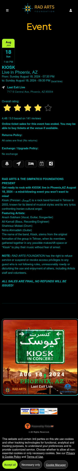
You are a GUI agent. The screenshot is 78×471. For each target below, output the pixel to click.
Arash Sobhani (11, 217)
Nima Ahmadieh (12, 230)
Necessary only (31, 464)
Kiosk (5, 200)
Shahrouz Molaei (12, 226)
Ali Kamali (8, 221)
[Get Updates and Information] (7, 164)
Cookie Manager (56, 465)
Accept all (10, 464)
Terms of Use (35, 456)
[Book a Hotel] (31, 164)
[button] (70, 10)
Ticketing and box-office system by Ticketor (39, 427)
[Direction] (18, 164)
